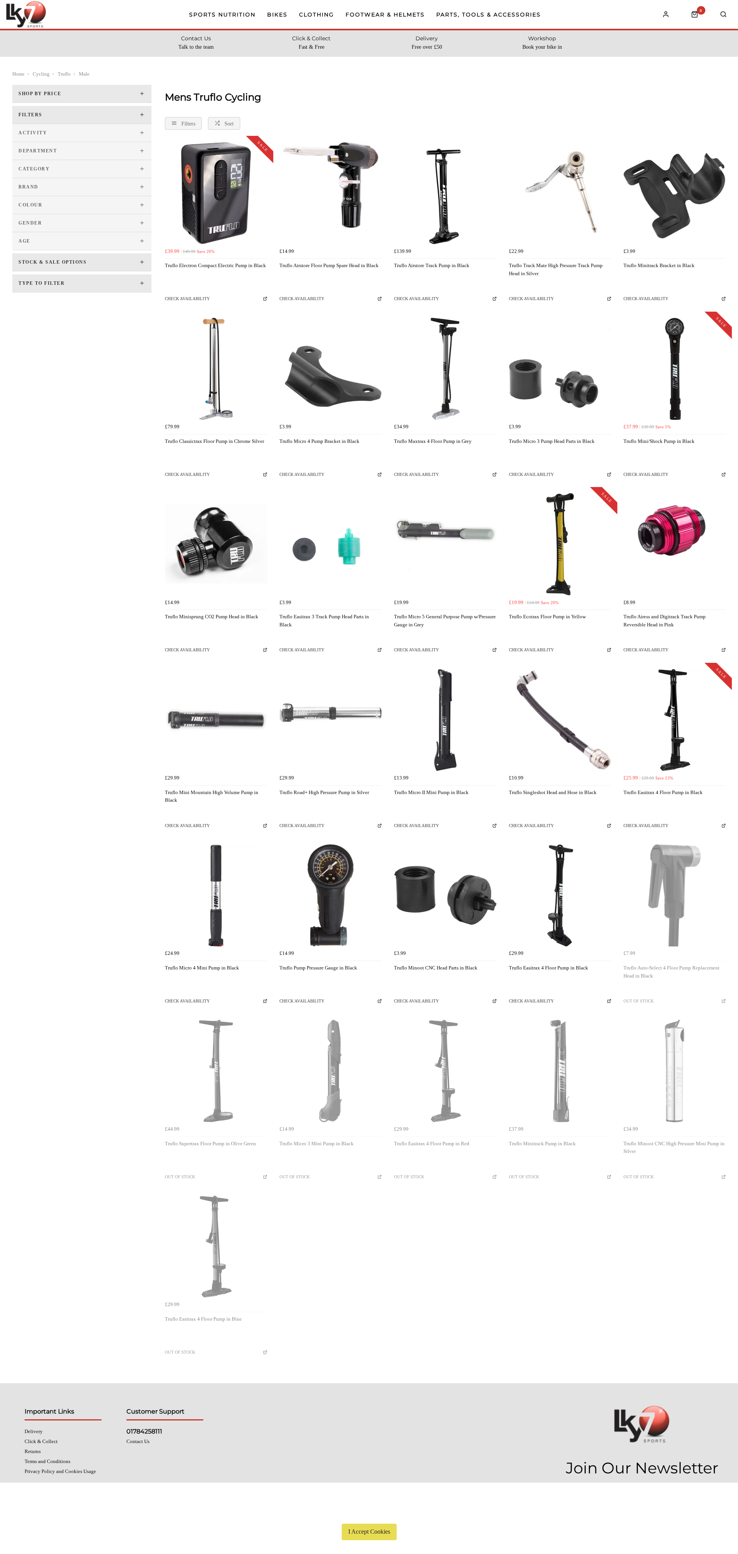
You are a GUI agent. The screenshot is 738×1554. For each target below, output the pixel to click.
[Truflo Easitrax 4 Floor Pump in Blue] (216, 1247)
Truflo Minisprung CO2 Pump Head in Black (211, 616)
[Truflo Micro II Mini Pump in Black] (445, 720)
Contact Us (138, 1441)
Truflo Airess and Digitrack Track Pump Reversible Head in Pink (664, 621)
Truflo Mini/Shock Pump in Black (659, 441)
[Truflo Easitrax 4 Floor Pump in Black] (674, 720)
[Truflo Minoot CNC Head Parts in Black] (445, 895)
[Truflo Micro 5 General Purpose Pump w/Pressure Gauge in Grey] (445, 544)
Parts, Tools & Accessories (488, 14)
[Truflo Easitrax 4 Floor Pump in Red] (445, 1071)
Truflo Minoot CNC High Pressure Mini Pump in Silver (674, 1147)
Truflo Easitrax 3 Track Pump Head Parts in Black (324, 621)
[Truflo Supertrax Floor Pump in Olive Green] (216, 1071)
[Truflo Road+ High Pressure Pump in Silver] (330, 720)
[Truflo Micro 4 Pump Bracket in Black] (330, 369)
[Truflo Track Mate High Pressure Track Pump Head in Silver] (560, 193)
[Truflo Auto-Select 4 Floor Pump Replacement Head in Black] (674, 895)
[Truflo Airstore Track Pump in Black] (445, 193)
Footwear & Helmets (385, 14)
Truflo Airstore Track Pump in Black (431, 265)
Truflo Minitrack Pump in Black (542, 1143)
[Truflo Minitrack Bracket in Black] (674, 193)
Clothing (316, 14)
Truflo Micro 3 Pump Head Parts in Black (552, 441)
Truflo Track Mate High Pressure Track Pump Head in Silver (556, 269)
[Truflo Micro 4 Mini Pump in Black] (216, 895)
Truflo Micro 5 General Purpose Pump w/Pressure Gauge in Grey (445, 621)
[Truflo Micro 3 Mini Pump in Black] (330, 1071)
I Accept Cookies (369, 1531)
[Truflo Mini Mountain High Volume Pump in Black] (216, 720)
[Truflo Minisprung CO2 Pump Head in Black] (216, 544)
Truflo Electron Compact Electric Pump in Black (215, 265)
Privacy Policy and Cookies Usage (60, 1471)
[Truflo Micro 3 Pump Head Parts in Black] (560, 369)
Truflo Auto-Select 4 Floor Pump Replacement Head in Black (671, 972)
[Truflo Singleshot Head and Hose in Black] (560, 720)
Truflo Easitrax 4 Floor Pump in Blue (203, 1319)
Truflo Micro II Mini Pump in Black (431, 792)
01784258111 (144, 1431)
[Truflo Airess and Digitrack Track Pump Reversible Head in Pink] (674, 544)
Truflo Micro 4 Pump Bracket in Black (319, 441)
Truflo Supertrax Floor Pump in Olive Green (210, 1143)
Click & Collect (41, 1441)
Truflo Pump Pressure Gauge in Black (318, 968)
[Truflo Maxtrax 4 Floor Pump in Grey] (445, 369)
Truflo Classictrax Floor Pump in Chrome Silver (214, 441)
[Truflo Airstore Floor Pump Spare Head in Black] (330, 193)
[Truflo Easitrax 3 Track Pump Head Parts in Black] (330, 544)
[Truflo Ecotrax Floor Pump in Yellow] (560, 544)
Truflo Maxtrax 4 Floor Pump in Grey (433, 441)
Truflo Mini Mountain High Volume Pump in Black (211, 796)
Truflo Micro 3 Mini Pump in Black (316, 1143)
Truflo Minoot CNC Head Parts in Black (435, 968)
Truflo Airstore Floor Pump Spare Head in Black (329, 265)
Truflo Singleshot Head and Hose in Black (553, 792)
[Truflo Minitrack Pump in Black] (560, 1071)
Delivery (34, 1431)
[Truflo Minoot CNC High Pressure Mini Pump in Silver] (674, 1071)
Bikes (277, 14)
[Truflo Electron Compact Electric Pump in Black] (216, 193)
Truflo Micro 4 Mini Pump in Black (202, 968)
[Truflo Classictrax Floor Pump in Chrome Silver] (216, 369)
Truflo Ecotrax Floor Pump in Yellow (547, 616)
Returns (33, 1451)
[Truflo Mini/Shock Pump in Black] (674, 369)
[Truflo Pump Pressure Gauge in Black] (330, 895)
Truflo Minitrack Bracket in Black (659, 265)
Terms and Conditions (47, 1461)
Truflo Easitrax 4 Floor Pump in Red (431, 1143)
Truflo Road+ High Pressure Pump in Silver (324, 792)
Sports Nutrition (222, 14)
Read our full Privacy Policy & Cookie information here (369, 1513)
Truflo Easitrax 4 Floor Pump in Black (663, 792)
